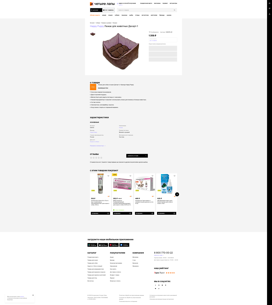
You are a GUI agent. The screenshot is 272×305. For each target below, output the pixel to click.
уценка (169, 15)
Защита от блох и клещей (94, 266)
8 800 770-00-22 (163, 252)
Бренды (112, 260)
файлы (22, 296)
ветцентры (173, 3)
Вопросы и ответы (115, 281)
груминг (165, 3)
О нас (134, 260)
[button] (163, 40)
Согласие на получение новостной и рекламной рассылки (163, 296)
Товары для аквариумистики (95, 269)
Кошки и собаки (94, 141)
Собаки (117, 15)
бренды (161, 15)
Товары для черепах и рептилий (96, 275)
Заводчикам (113, 266)
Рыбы (131, 15)
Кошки (110, 15)
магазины (157, 3)
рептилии (154, 15)
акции (104, 15)
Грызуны (124, 15)
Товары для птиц (92, 278)
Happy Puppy (97, 26)
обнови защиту (95, 15)
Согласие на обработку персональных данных (130, 298)
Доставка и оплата (115, 272)
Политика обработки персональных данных (131, 295)
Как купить (113, 269)
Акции (112, 257)
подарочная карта (146, 3)
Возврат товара (114, 275)
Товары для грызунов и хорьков (96, 272)
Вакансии (135, 263)
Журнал (112, 278)
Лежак (121, 127)
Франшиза (136, 266)
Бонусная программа (116, 263)
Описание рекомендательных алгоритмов (162, 299)
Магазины (135, 257)
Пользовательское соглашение (128, 301)
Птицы (137, 15)
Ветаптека (145, 15)
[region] (133, 15)
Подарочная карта (92, 257)
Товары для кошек (92, 260)
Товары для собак (92, 263)
